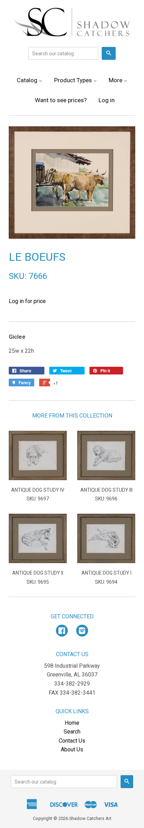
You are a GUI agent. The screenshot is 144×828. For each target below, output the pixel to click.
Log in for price (27, 301)
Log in (107, 100)
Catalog (28, 80)
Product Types (73, 80)
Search (72, 731)
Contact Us (72, 740)
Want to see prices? (61, 100)
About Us (72, 749)
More (116, 80)
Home (72, 723)
